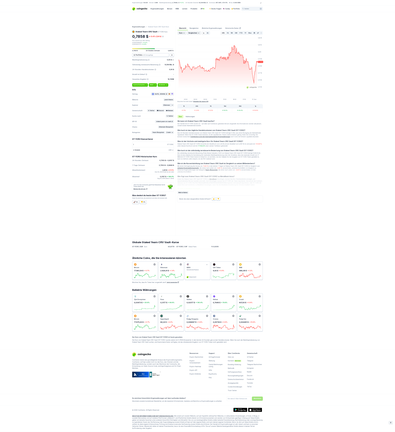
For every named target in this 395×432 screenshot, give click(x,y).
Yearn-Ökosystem (211, 170)
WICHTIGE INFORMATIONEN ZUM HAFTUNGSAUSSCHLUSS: (153, 416)
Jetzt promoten (172, 282)
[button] (168, 99)
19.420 (145, 2)
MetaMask (213, 179)
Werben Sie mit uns (139, 189)
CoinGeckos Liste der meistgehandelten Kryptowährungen (210, 136)
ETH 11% (225, 2)
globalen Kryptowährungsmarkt (188, 168)
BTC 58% (219, 2)
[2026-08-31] (254, 33)
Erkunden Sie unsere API (200, 101)
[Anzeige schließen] (207, 265)
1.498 (156, 2)
